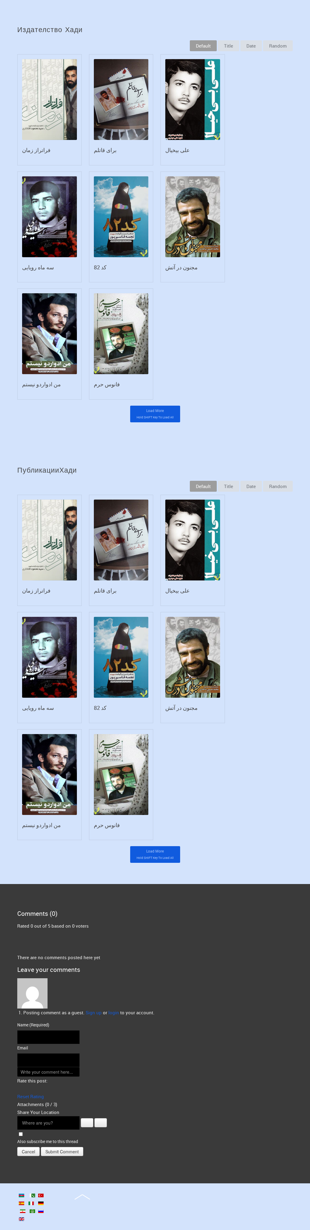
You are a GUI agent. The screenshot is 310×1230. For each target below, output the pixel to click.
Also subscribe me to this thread (47, 1141)
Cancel (28, 1152)
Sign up (94, 1012)
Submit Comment (62, 1152)
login (113, 1012)
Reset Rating (30, 1096)
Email (22, 1048)
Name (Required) (33, 1025)
